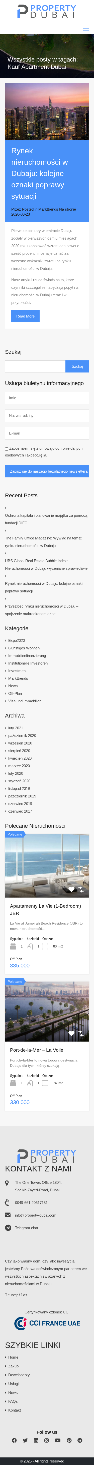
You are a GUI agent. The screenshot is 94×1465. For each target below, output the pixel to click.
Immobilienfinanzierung (27, 655)
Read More (25, 316)
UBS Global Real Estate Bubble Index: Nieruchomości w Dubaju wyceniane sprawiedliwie (46, 564)
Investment (17, 671)
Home (13, 1357)
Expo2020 (16, 640)
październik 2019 (22, 796)
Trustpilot (16, 1295)
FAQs (13, 1401)
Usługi (13, 1384)
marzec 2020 (19, 766)
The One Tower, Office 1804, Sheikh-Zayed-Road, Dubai (38, 1186)
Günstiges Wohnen (24, 648)
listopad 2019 (19, 788)
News (13, 686)
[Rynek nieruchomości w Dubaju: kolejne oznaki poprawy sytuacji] (47, 111)
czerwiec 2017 (20, 811)
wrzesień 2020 (20, 743)
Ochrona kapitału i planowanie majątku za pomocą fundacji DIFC (46, 519)
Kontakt (14, 1410)
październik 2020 (22, 735)
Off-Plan (15, 693)
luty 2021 (15, 728)
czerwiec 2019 (20, 803)
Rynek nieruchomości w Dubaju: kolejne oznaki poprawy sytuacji (39, 173)
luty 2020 (15, 773)
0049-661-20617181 (31, 1202)
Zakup (13, 1366)
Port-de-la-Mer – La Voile (36, 1050)
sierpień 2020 (19, 751)
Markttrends (48, 209)
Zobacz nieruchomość (47, 885)
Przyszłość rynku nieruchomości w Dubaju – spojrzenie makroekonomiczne (41, 610)
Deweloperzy (19, 1375)
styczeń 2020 (19, 781)
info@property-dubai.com (35, 1215)
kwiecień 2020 (20, 758)
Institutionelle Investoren (28, 663)
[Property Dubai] (47, 17)
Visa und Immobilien (24, 701)
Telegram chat (26, 1228)
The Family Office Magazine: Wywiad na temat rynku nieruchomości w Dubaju (43, 542)
